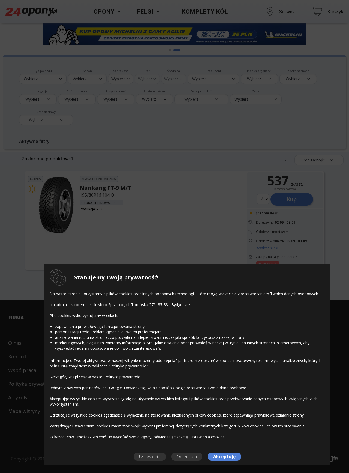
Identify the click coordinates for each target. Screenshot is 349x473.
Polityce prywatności (122, 376)
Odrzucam (187, 457)
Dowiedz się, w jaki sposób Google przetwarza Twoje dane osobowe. (185, 387)
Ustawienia (149, 457)
